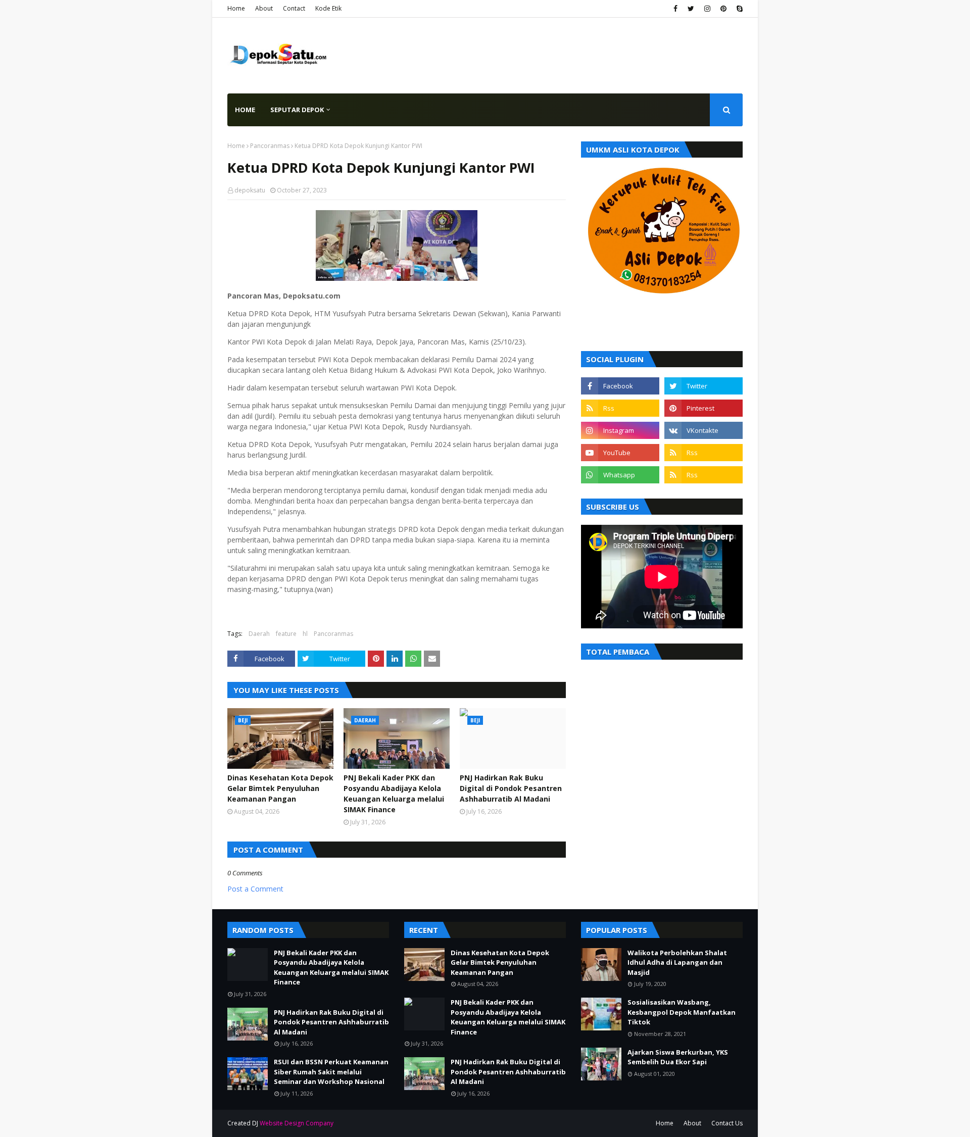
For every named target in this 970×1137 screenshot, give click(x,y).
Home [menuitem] (245, 109)
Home (236, 8)
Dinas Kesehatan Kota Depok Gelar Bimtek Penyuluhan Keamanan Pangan (280, 788)
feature (286, 633)
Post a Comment (255, 889)
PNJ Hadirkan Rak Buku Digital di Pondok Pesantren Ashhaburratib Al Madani (511, 788)
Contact (294, 8)
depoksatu (249, 190)
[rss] (620, 408)
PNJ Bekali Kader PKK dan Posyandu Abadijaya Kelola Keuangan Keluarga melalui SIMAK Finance (394, 793)
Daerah (259, 633)
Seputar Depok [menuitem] (297, 109)
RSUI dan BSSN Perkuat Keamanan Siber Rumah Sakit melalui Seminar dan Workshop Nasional (331, 1071)
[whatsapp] (620, 474)
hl (305, 633)
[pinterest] (723, 8)
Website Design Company (296, 1123)
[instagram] (707, 8)
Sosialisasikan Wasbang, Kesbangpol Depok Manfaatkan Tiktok (681, 1012)
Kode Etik (328, 8)
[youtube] (620, 452)
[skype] (738, 8)
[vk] (703, 430)
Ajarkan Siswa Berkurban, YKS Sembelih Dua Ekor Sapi (677, 1057)
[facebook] (675, 8)
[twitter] (691, 8)
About (264, 8)
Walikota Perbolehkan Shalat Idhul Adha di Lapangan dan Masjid (677, 962)
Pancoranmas (269, 145)
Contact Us (727, 1123)
